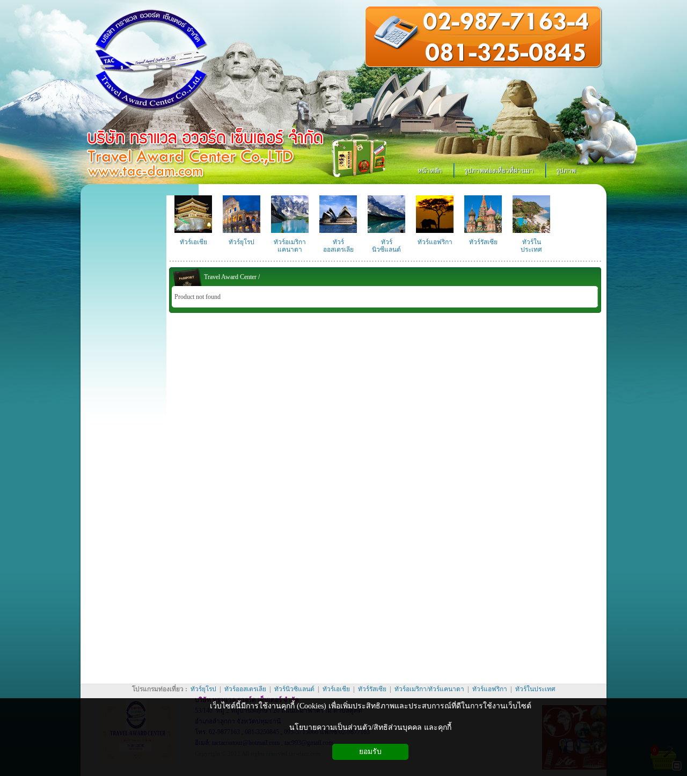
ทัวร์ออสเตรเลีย (245, 689)
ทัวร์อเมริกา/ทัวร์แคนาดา (429, 689)
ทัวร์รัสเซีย (372, 689)
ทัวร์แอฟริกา (489, 689)
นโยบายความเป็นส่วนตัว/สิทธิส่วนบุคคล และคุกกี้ (370, 727)
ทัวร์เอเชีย (336, 689)
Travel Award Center (230, 277)
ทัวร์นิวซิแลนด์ (295, 689)
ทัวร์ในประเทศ (535, 689)
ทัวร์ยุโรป (203, 689)
